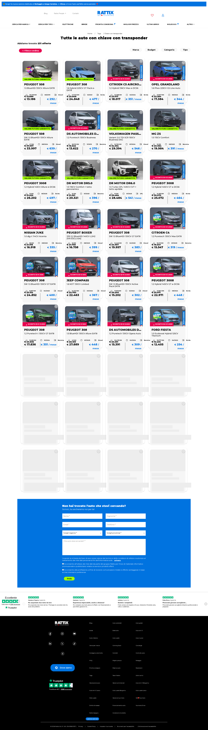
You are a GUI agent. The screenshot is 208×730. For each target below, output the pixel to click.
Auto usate (116, 638)
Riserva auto (116, 668)
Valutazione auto (94, 683)
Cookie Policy (91, 726)
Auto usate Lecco (141, 690)
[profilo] (163, 16)
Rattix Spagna (93, 713)
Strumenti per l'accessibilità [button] (125, 726)
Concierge (139, 645)
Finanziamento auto (119, 705)
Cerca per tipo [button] (45, 24)
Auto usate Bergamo (119, 690)
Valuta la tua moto (118, 698)
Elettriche (68, 24)
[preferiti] (152, 16)
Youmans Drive (140, 705)
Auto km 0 (139, 630)
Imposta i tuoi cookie (106, 726)
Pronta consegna (104, 24)
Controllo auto (140, 653)
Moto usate (92, 698)
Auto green (139, 623)
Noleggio (172, 24)
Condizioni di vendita (119, 713)
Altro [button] (190, 24)
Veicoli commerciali (118, 683)
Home (89, 34)
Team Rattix (116, 675)
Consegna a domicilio (96, 653)
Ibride (84, 24)
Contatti (75, 13)
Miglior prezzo (131, 24)
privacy (117, 560)
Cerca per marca (20, 24)
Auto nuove (139, 638)
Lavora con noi (92, 719)
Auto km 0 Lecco (94, 690)
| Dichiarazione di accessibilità (147, 726)
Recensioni (139, 668)
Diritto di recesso (94, 705)
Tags (99, 34)
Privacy (80, 726)
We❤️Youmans (140, 698)
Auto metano (93, 638)
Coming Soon (117, 645)
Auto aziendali (117, 623)
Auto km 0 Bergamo (142, 683)
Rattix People (59, 13)
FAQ (90, 660)
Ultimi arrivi (153, 24)
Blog (45, 13)
